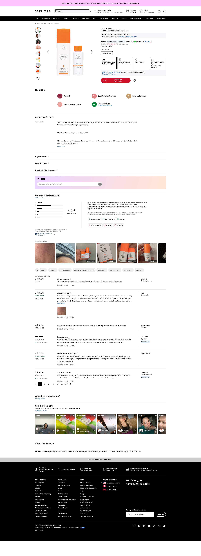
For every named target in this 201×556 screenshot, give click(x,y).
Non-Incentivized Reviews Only (83, 270)
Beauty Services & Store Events (67, 499)
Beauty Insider (62, 482)
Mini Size (115, 18)
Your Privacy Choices (75, 527)
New (36, 18)
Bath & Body (104, 18)
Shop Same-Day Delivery (65, 516)
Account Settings (62, 496)
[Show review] (45, 253)
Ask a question (118, 34)
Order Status (61, 491)
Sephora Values (39, 491)
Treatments (45, 23)
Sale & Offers (161, 18)
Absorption (122, 36)
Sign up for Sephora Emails (135, 510)
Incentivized (90, 261)
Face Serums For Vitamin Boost (109, 451)
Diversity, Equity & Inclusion (43, 508)
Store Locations (84, 508)
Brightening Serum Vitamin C (57, 451)
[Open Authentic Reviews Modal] (54, 234)
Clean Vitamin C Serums (76, 451)
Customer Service (85, 482)
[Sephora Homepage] (43, 11)
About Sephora (39, 482)
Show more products (105, 105)
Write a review (40, 198)
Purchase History (63, 494)
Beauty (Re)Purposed (41, 513)
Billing (82, 494)
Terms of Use (48, 527)
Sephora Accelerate (40, 511)
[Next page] (70, 384)
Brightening (129, 36)
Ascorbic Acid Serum (92, 451)
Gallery (60, 488)
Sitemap (65, 527)
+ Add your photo (41, 411)
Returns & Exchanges (86, 485)
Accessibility (83, 513)
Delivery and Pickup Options (88, 488)
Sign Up (161, 514)
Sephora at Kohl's (85, 505)
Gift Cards (149, 18)
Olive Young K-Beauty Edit (51, 18)
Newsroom (38, 485)
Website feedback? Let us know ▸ (100, 460)
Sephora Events (39, 499)
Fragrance (85, 18)
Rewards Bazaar (62, 508)
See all (38, 78)
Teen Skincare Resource (87, 516)
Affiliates (37, 496)
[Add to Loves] (134, 80)
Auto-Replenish (62, 502)
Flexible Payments (85, 511)
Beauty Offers (61, 505)
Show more (61, 147)
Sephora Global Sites (41, 505)
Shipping (83, 491)
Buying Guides (84, 499)
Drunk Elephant (106, 29)
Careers (37, 488)
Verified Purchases (65, 270)
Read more (61, 303)
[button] (131, 41)
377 (66, 384)
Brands (124, 18)
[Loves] (159, 11)
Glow (135, 36)
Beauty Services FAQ (86, 502)
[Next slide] (91, 52)
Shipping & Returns (108, 74)
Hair (94, 18)
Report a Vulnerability (41, 516)
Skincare (76, 18)
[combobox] (72, 11)
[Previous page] (36, 384)
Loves (59, 511)
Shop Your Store (62, 513)
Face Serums (54, 23)
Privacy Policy (39, 527)
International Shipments (87, 496)
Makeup (66, 18)
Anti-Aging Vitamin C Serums (130, 451)
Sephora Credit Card (64, 485)
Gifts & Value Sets (136, 18)
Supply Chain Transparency (43, 494)
